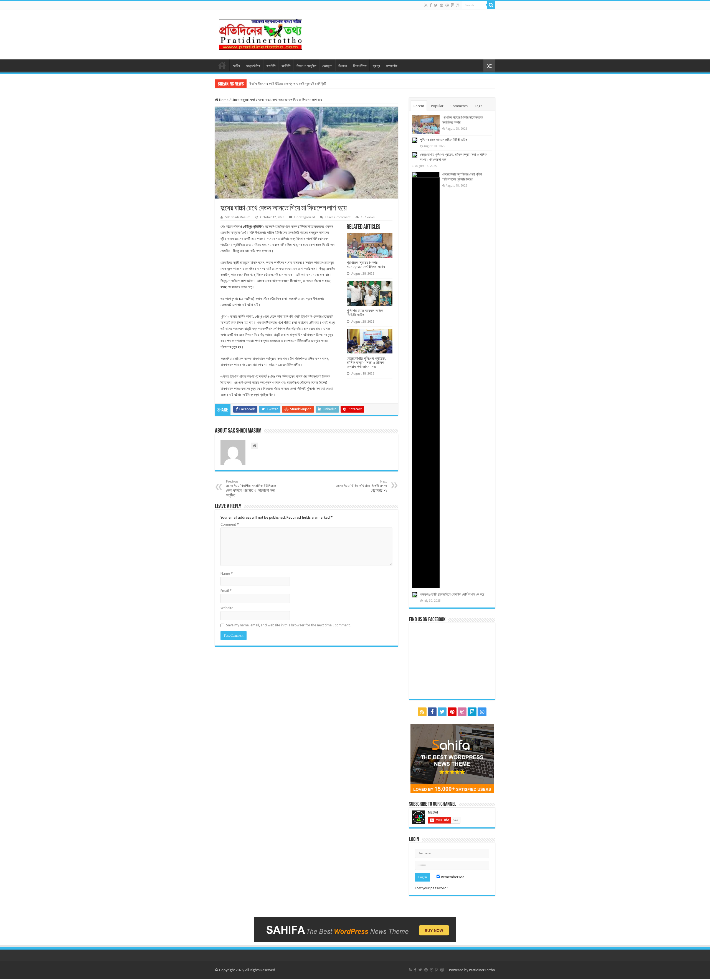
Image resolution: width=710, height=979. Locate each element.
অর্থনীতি (286, 66)
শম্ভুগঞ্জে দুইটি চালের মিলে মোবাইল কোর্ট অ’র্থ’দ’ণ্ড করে (452, 594)
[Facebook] (430, 5)
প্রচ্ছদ (222, 65)
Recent (419, 106)
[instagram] (457, 5)
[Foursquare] (452, 5)
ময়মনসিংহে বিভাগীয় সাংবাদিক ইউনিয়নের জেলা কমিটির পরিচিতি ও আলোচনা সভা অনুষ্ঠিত (251, 488)
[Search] (491, 5)
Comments (459, 106)
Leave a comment (338, 217)
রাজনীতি (270, 66)
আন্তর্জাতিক (253, 66)
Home (223, 100)
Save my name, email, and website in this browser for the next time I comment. (288, 625)
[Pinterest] (441, 5)
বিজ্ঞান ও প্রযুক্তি (306, 66)
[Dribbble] (447, 5)
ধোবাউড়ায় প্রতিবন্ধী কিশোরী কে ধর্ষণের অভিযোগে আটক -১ (283, 84)
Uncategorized (243, 100)
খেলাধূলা (327, 66)
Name (226, 573)
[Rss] (426, 5)
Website (226, 608)
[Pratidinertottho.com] (260, 33)
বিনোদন (342, 66)
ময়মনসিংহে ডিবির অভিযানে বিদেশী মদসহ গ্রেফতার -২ (361, 486)
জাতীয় (236, 66)
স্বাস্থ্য (376, 66)
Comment (229, 524)
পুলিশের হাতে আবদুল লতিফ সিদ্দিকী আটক (365, 312)
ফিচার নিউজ (360, 66)
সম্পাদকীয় (391, 66)
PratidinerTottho (482, 970)
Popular (437, 106)
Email (226, 591)
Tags (478, 106)
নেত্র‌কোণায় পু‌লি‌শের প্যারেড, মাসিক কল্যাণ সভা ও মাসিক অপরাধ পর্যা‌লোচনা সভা (366, 362)
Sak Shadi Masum (237, 217)
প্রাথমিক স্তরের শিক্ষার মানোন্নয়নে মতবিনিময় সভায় (366, 264)
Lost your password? (431, 888)
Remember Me (452, 877)
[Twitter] (435, 5)
